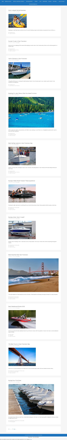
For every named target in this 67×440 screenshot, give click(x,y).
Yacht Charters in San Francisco (17, 58)
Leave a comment (12, 33)
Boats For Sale (61, 1)
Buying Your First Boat (14, 380)
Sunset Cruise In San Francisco (17, 41)
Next (15, 429)
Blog (40, 1)
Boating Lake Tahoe (12, 134)
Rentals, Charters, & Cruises (18, 1)
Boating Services (29, 1)
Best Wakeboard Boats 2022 (16, 306)
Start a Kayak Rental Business (17, 10)
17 (12, 429)
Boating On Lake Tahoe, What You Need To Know (22, 93)
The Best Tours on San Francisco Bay (19, 344)
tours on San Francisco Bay (13, 371)
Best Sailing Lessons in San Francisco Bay (20, 143)
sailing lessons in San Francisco (14, 172)
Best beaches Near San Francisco (18, 255)
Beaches (49, 1)
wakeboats (11, 335)
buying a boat (11, 208)
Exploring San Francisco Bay (14, 296)
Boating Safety (11, 420)
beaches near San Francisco (13, 297)
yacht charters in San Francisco (14, 85)
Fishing (36, 1)
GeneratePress (40, 435)
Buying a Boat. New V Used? (16, 217)
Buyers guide (17, 207)
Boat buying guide (12, 421)
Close (31, 439)
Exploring (54, 1)
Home (3, 1)
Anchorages (45, 1)
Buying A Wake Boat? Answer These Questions (21, 181)
